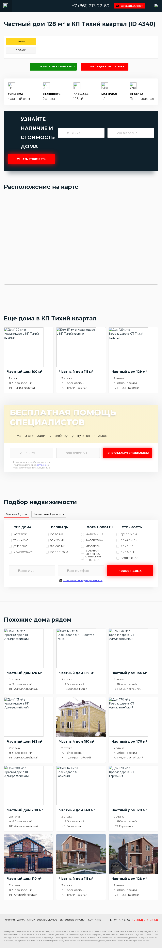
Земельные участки (73, 919)
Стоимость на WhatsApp (56, 66)
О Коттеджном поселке (106, 66)
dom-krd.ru (120, 920)
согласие (41, 465)
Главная (9, 919)
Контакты (94, 919)
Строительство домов (42, 919)
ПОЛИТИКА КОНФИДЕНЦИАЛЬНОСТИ (82, 580)
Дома (20, 919)
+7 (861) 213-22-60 (90, 6)
